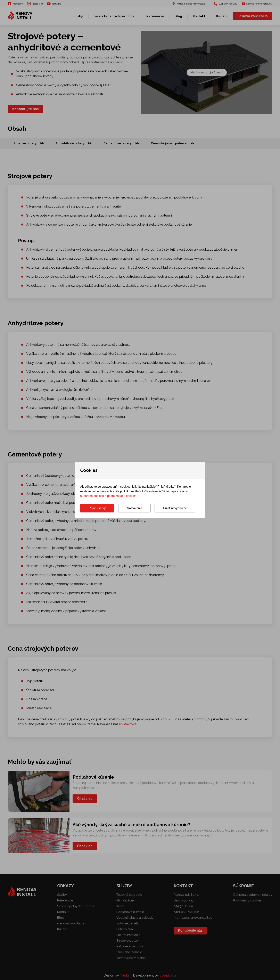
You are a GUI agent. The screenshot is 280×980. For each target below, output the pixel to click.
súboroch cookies (92, 495)
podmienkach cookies (122, 495)
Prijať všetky (97, 508)
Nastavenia (134, 508)
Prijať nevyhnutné (175, 508)
